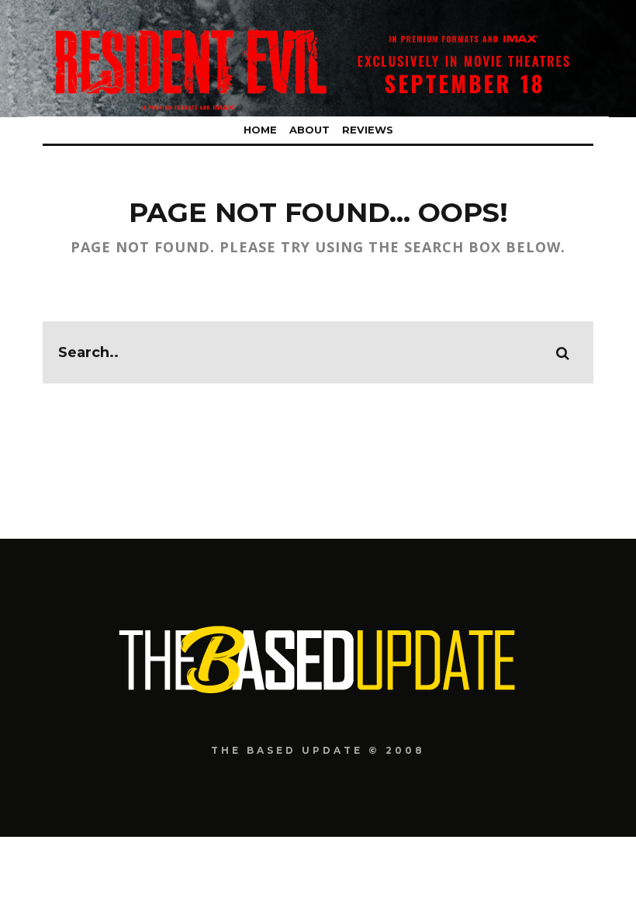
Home (260, 129)
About (309, 129)
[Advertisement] (318, 874)
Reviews (367, 129)
